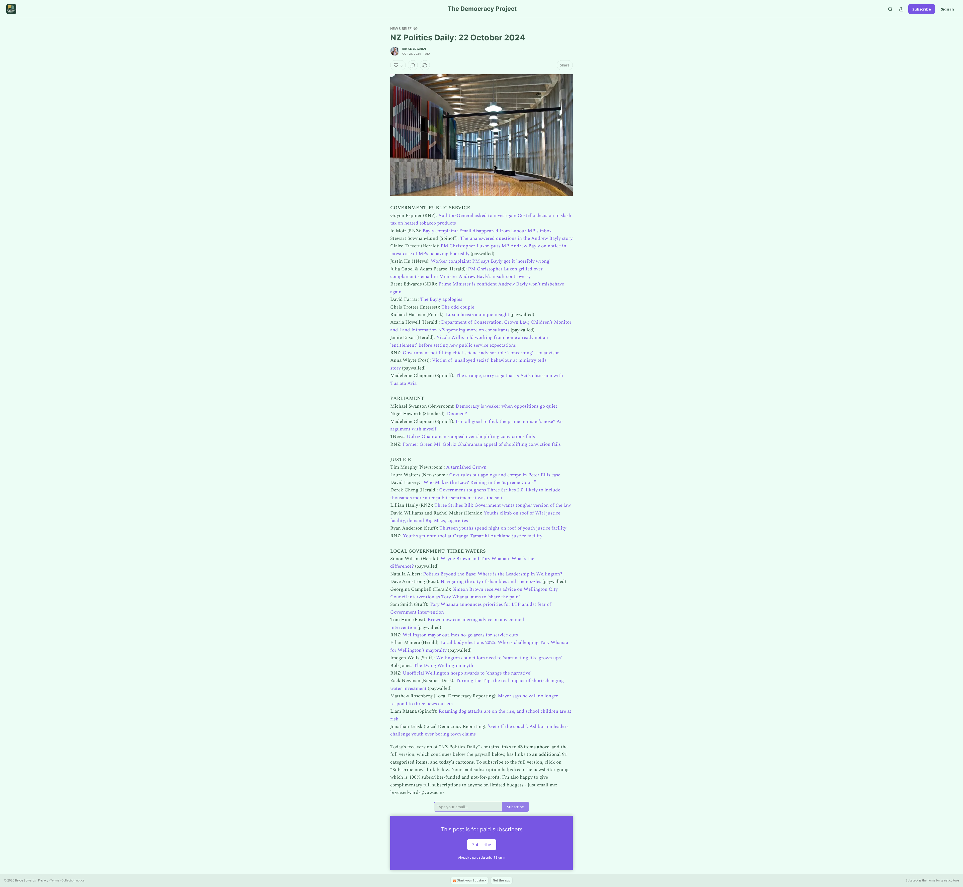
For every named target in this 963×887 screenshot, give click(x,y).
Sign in (947, 9)
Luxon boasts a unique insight (477, 314)
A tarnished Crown (466, 467)
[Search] (890, 9)
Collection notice (73, 880)
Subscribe (921, 9)
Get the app (501, 880)
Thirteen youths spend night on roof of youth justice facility (502, 528)
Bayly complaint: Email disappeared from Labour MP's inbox (487, 231)
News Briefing (404, 28)
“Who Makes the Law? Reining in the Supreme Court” (478, 482)
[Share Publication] (901, 9)
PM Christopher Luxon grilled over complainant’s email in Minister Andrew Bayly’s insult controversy (466, 272)
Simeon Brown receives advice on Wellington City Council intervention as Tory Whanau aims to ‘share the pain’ (474, 593)
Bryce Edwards (414, 48)
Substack (912, 880)
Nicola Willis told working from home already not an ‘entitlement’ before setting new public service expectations (469, 341)
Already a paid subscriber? (481, 857)
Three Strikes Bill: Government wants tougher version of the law (502, 505)
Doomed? (457, 413)
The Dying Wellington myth (443, 665)
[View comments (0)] (413, 65)
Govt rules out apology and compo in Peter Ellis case (504, 475)
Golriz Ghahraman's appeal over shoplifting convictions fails (471, 436)
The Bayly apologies (441, 299)
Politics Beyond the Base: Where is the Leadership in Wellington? (492, 574)
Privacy (43, 880)
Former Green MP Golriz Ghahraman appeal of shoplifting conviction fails (482, 444)
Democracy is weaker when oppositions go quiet (506, 406)
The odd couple (457, 307)
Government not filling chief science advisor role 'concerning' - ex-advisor (481, 352)
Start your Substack (471, 880)
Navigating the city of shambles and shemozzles (491, 581)
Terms (54, 880)
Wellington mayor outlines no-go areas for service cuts (460, 635)
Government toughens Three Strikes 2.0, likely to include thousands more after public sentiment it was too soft (475, 493)
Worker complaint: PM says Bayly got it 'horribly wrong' (490, 261)
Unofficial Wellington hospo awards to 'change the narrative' (467, 673)
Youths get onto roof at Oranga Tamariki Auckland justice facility (472, 536)
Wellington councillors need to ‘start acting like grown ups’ (499, 657)
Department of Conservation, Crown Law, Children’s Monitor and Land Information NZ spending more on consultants (481, 326)
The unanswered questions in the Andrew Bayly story (516, 238)
